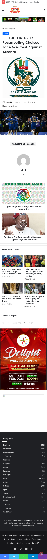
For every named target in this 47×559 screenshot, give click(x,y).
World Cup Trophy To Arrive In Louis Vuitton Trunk (11, 298)
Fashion (8, 456)
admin (8, 102)
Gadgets (6, 464)
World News (7, 512)
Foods (7, 504)
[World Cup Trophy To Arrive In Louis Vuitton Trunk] (12, 288)
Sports (12, 28)
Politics (6, 486)
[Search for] (44, 10)
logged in (15, 323)
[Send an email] (11, 102)
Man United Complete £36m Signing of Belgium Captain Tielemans (34, 299)
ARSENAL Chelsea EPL (23, 144)
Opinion (6, 482)
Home (6, 28)
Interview (6, 471)
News (5, 478)
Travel (5, 493)
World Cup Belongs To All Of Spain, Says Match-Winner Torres (11, 271)
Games (8, 508)
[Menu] (3, 10)
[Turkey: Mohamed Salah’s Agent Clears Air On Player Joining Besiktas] (34, 261)
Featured (6, 460)
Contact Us (36, 543)
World (5, 501)
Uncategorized (9, 497)
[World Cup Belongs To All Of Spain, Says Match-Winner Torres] (12, 261)
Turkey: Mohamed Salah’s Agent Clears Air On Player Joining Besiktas (33, 272)
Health (5, 467)
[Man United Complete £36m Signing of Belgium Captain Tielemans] (34, 288)
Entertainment (8, 452)
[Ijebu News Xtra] (15, 9)
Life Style (7, 475)
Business (6, 445)
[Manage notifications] (41, 554)
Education (7, 449)
